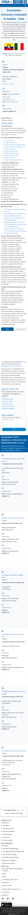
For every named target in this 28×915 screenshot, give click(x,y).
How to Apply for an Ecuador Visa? (15, 214)
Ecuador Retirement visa (11, 153)
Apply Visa (6, 822)
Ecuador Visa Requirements (12, 216)
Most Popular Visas (7, 399)
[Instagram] (12, 898)
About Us (5, 895)
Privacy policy (11, 913)
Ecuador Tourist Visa (10, 142)
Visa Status (6, 825)
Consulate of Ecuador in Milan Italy (13, 691)
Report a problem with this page (14, 813)
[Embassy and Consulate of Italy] (19, 46)
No (22, 810)
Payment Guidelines (9, 831)
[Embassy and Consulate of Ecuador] (9, 46)
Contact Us (6, 892)
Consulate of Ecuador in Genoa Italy (14, 751)
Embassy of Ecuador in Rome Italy (13, 518)
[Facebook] (2, 898)
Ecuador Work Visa (10, 149)
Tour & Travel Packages (10, 854)
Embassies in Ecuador (8, 408)
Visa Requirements (8, 828)
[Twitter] (7, 898)
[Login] (25, 2)
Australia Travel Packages (10, 857)
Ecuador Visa (13, 134)
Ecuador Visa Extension (11, 233)
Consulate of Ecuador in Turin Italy (13, 459)
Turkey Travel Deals (9, 863)
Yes (18, 810)
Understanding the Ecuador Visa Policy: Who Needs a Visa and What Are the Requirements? (15, 224)
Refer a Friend (7, 885)
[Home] (6, 1)
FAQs (4, 876)
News (4, 874)
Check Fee (6, 837)
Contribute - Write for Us (10, 879)
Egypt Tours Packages (9, 860)
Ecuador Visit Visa (9, 157)
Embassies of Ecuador (8, 406)
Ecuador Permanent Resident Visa (14, 147)
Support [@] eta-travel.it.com (11, 889)
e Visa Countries (8, 840)
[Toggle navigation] (25, 5)
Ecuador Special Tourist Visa (12, 160)
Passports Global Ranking (10, 848)
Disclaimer (6, 882)
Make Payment (7, 834)
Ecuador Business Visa (11, 155)
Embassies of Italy (7, 401)
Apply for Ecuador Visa (10, 389)
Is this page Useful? (9, 810)
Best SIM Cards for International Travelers (13, 870)
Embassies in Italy (7, 404)
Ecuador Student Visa (10, 151)
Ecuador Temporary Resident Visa (14, 145)
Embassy (5, 845)
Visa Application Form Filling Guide (13, 851)
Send (14, 429)
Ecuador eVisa (8, 140)
